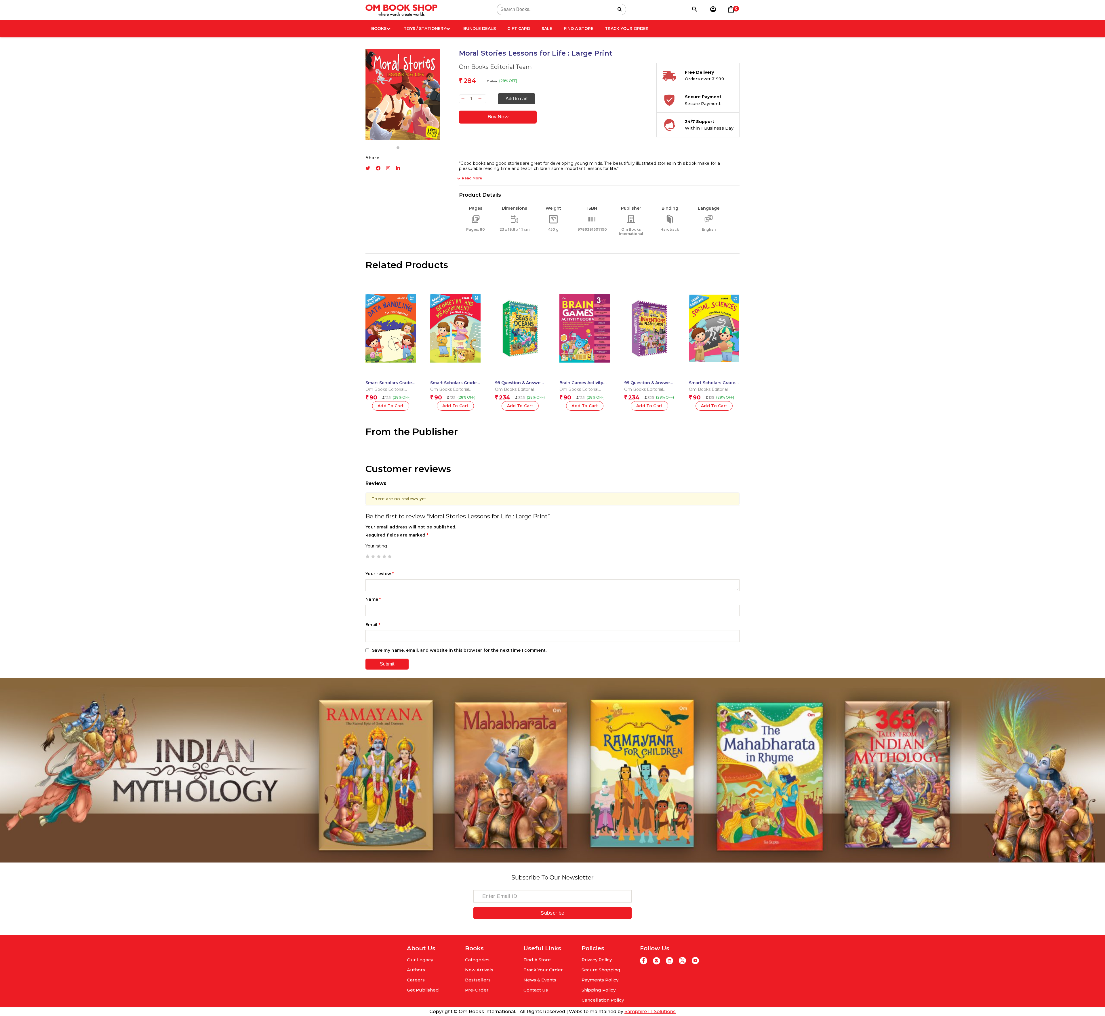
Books (378, 28)
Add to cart (516, 98)
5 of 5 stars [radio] (390, 556)
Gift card (518, 28)
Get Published (423, 990)
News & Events (539, 980)
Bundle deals (479, 28)
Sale (547, 28)
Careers (416, 980)
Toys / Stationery (425, 28)
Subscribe (552, 913)
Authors (416, 970)
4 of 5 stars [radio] (384, 556)
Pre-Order (477, 990)
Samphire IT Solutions (650, 1011)
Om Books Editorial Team (495, 66)
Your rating (376, 546)
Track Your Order (627, 28)
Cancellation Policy (603, 1000)
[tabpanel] (402, 94)
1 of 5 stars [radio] (367, 556)
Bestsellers (478, 980)
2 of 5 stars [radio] (373, 556)
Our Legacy (420, 959)
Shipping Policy (599, 990)
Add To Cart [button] (391, 405)
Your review (379, 573)
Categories (477, 959)
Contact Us (535, 990)
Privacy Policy (597, 959)
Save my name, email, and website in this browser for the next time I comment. (459, 650)
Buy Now (497, 117)
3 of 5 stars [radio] (379, 556)
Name (373, 599)
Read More (472, 178)
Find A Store (578, 28)
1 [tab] (398, 147)
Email (372, 624)
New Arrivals (479, 970)
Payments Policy (600, 980)
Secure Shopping (601, 970)
